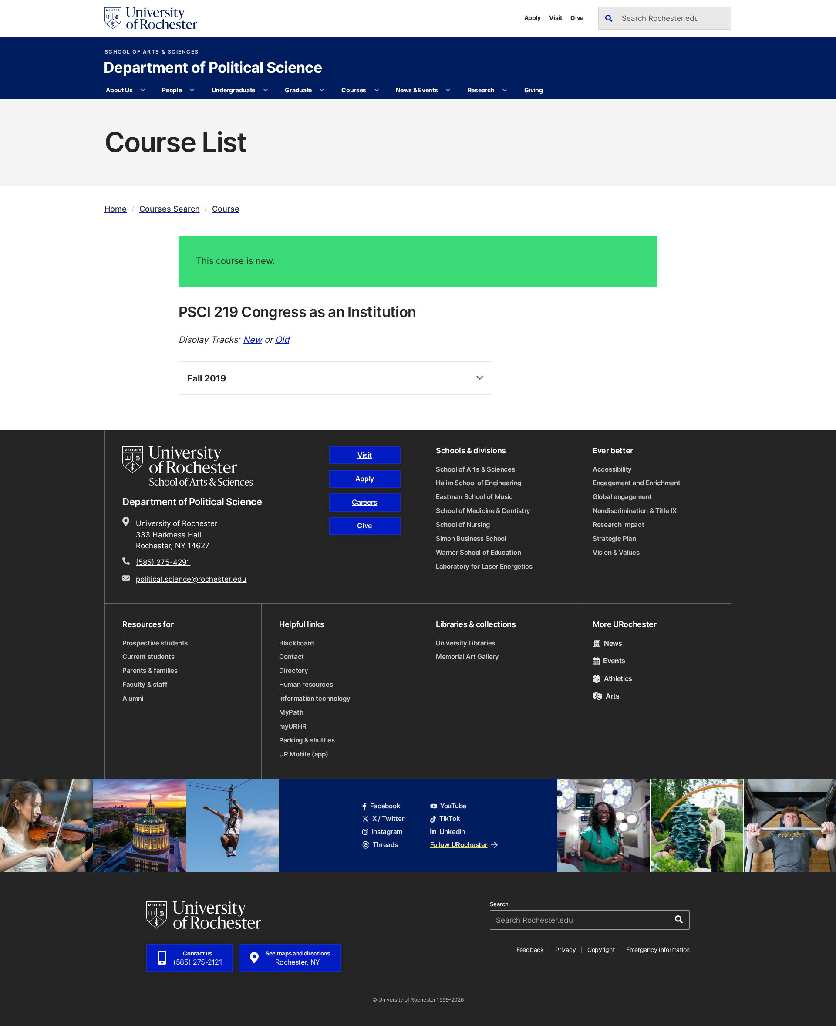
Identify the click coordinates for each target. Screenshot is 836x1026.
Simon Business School (471, 538)
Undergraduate (233, 90)
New (252, 339)
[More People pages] (192, 90)
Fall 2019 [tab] (206, 378)
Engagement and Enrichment (637, 482)
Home (115, 208)
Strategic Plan (614, 538)
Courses (353, 90)
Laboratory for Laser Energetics (484, 566)
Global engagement (622, 496)
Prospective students (155, 643)
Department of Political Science (213, 68)
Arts (613, 696)
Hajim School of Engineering (478, 482)
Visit (555, 18)
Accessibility (612, 469)
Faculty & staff (145, 684)
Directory (293, 670)
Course (225, 208)
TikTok (449, 818)
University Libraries (465, 643)
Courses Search (169, 208)
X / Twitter (388, 818)
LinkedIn (452, 831)
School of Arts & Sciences (151, 51)
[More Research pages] (504, 90)
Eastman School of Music (474, 496)
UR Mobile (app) (303, 754)
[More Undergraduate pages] (265, 90)
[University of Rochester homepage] (150, 18)
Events (614, 660)
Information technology (314, 698)
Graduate (298, 90)
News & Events (417, 90)
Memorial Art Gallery (467, 656)
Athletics (618, 678)
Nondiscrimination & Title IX (635, 510)
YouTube (453, 805)
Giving (533, 90)
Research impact (618, 524)
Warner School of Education (478, 552)
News (613, 643)
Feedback (530, 949)
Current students (148, 656)
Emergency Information (658, 949)
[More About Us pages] (142, 90)
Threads (385, 844)
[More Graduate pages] (321, 90)
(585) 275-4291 (163, 562)
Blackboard (296, 643)
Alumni (132, 698)
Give (576, 18)
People (172, 90)
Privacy (565, 949)
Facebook (385, 805)
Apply (532, 18)
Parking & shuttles (307, 740)
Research (481, 90)
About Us (119, 90)
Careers (364, 502)
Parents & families (150, 670)
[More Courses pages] (376, 90)
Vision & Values (616, 552)
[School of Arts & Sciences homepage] (189, 466)
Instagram (387, 831)
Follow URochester (459, 844)
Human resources (306, 684)
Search (499, 904)
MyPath (291, 712)
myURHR (292, 726)
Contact (291, 656)
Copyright (601, 949)
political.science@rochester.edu (191, 579)
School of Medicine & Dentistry (483, 510)
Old (282, 339)
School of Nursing (463, 524)
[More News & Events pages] (448, 90)
